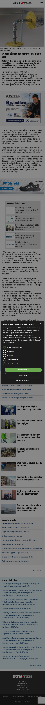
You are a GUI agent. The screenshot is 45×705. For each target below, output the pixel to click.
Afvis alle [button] (23, 375)
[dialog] (22, 352)
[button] (22, 380)
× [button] (40, 323)
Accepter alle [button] (23, 370)
